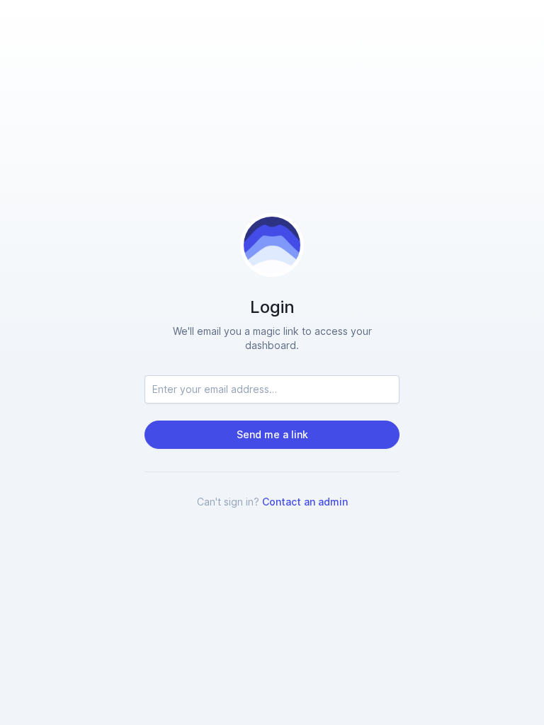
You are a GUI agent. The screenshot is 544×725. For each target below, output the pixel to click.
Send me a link (272, 434)
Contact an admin (305, 502)
